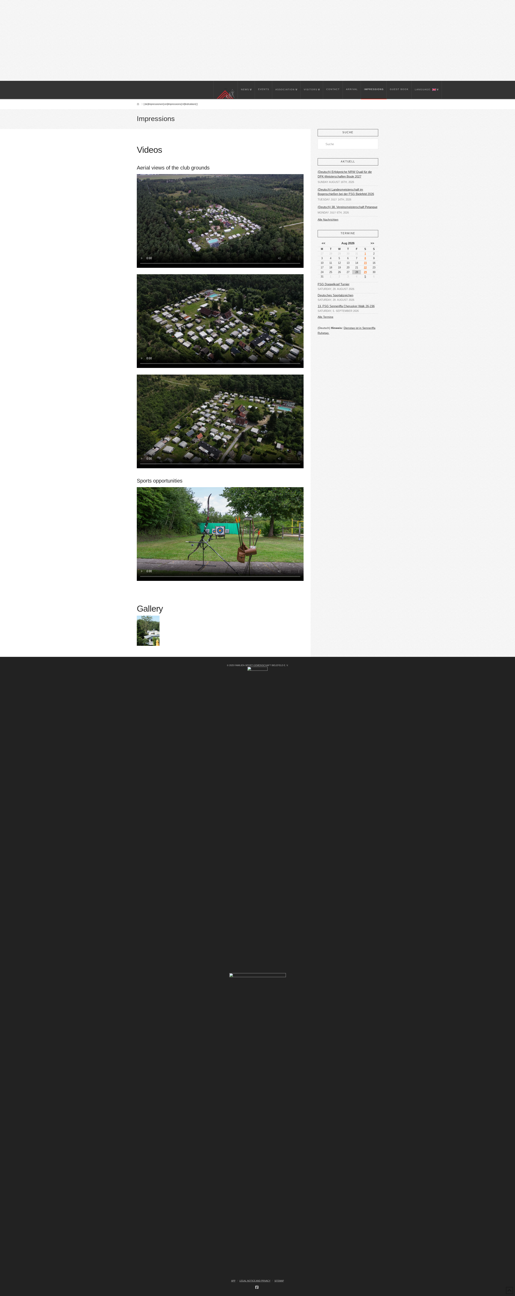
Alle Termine (325, 316)
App (233, 1281)
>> (372, 243)
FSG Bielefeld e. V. (33, 4)
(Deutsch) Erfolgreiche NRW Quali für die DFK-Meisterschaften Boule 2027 (345, 174)
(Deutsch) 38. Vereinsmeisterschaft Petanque (347, 207)
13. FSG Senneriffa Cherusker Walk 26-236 (346, 306)
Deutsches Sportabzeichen (335, 295)
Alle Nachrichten (328, 219)
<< (323, 243)
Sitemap (279, 1281)
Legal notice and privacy (254, 1281)
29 (365, 272)
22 (365, 267)
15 (365, 262)
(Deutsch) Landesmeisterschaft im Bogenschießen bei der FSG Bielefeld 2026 (346, 192)
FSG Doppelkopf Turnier (333, 284)
